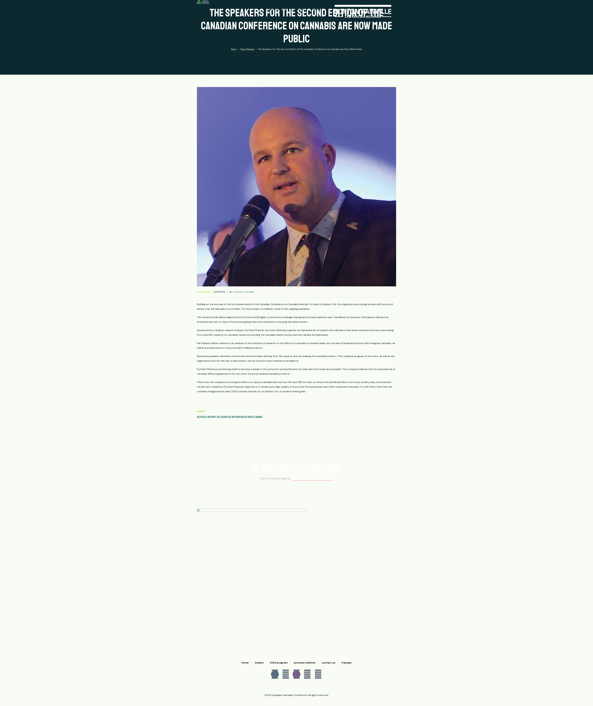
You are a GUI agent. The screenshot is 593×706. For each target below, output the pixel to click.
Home (269, 3)
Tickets (283, 3)
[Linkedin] (318, 674)
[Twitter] (286, 674)
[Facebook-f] (275, 674)
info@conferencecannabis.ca (312, 478)
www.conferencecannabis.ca (282, 360)
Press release (203, 291)
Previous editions (276, 9)
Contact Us (298, 9)
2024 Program (301, 3)
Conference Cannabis (243, 291)
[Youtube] (307, 674)
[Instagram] (296, 674)
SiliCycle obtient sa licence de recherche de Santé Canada (246, 414)
